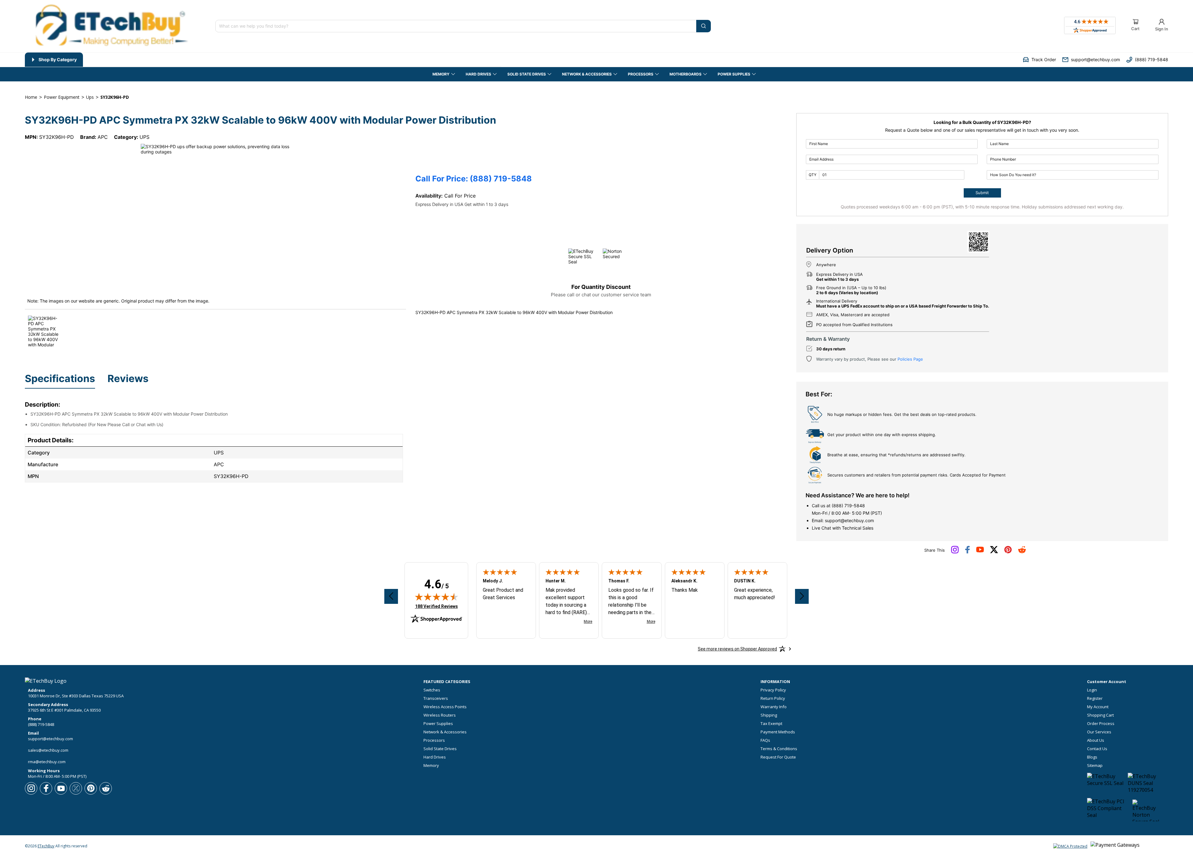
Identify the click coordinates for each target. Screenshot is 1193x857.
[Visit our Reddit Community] (1022, 551)
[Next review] (802, 596)
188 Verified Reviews (436, 606)
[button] (1039, 59)
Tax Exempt (771, 724)
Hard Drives (434, 757)
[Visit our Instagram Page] (955, 551)
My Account (1097, 707)
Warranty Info (774, 707)
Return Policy (773, 698)
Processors (434, 740)
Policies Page (910, 359)
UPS (144, 137)
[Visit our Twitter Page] (994, 551)
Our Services (1099, 732)
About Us (1095, 740)
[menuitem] (54, 59)
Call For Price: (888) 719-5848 (473, 179)
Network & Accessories (445, 732)
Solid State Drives (440, 749)
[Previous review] (391, 596)
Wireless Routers (439, 715)
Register (1095, 698)
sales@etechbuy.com (48, 750)
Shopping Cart (1100, 715)
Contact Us (1097, 749)
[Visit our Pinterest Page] (1008, 551)
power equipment (62, 97)
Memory (431, 766)
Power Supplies (438, 724)
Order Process (1100, 724)
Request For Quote (778, 757)
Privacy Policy (773, 690)
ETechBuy (46, 846)
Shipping (769, 715)
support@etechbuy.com (849, 520)
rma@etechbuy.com (47, 761)
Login (1092, 690)
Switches (431, 690)
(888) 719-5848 (848, 505)
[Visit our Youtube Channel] (980, 551)
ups (90, 97)
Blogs (1092, 757)
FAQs (765, 740)
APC (103, 137)
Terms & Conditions (779, 749)
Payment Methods (778, 732)
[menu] (263, 59)
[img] (436, 597)
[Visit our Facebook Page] (967, 551)
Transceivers (435, 698)
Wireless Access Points (445, 707)
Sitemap (1095, 766)
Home (31, 97)
